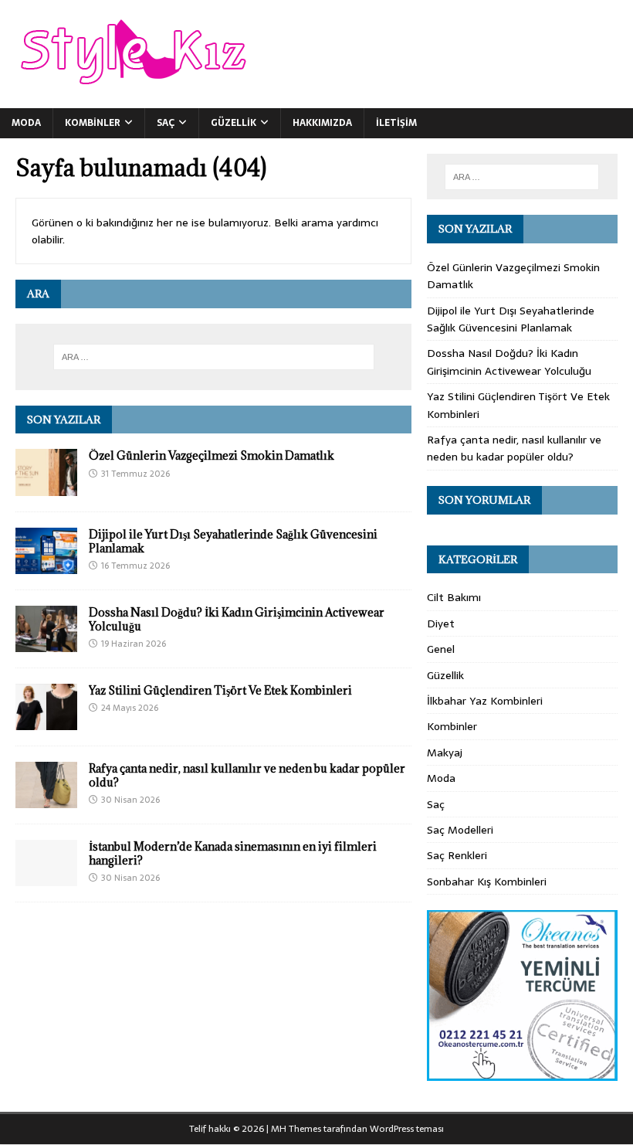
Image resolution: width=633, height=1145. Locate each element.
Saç (165, 123)
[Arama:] (214, 357)
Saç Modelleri (460, 829)
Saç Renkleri (457, 855)
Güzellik (233, 123)
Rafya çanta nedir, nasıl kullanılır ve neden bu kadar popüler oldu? (247, 775)
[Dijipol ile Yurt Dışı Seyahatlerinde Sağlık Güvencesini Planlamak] (46, 564)
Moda (26, 123)
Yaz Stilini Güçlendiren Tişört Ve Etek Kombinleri (220, 690)
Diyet (441, 623)
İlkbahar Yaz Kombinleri (485, 700)
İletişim (396, 123)
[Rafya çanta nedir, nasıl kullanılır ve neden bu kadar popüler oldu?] (46, 799)
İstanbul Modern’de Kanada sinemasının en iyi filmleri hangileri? (233, 853)
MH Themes (296, 1129)
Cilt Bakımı (454, 597)
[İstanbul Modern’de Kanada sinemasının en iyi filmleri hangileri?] (46, 877)
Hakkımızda (322, 123)
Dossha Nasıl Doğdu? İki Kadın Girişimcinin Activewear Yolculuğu (236, 619)
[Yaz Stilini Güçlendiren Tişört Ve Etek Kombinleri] (46, 721)
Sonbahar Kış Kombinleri (487, 881)
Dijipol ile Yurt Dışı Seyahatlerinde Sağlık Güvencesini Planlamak (233, 541)
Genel (441, 648)
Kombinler (92, 123)
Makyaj (444, 752)
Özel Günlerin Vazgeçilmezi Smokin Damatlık (211, 455)
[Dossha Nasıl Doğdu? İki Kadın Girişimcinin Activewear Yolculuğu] (46, 642)
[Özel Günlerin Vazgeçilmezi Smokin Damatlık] (46, 486)
